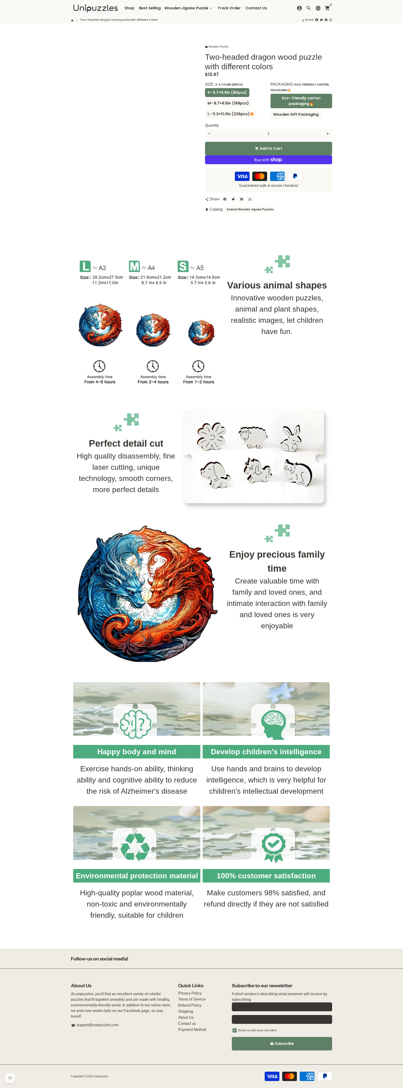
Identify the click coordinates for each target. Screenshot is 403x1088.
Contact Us (256, 8)
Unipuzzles (101, 1076)
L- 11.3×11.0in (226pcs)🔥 (231, 114)
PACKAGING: (300, 87)
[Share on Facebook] (316, 20)
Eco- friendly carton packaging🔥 (301, 100)
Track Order (229, 8)
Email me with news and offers (257, 1030)
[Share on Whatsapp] (330, 20)
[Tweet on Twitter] (321, 20)
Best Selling (150, 8)
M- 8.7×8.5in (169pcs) (228, 103)
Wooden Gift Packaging (296, 114)
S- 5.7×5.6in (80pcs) (227, 92)
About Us (186, 1017)
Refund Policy (190, 1005)
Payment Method (192, 1030)
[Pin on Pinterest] (326, 20)
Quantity (212, 125)
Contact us (187, 1023)
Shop (129, 8)
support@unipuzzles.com (94, 1025)
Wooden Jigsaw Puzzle (188, 8)
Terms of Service (192, 999)
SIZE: (224, 84)
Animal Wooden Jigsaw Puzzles (250, 209)
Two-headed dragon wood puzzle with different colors (119, 20)
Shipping (185, 1011)
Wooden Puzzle (217, 46)
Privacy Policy (190, 993)
